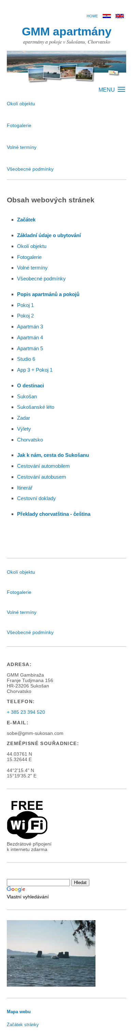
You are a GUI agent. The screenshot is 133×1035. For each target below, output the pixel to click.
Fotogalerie (19, 125)
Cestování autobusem (41, 477)
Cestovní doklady (36, 498)
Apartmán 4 (30, 337)
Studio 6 (26, 359)
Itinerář (24, 488)
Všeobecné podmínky (30, 169)
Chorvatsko (30, 440)
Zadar (23, 418)
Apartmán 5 (30, 348)
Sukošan (27, 396)
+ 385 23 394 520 (26, 712)
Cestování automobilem (43, 466)
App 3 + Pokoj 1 (35, 370)
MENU (107, 90)
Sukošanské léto (35, 407)
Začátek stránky (23, 1024)
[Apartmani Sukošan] (106, 16)
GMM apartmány (67, 31)
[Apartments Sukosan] (119, 16)
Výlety (24, 429)
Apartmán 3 (30, 326)
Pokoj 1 (25, 305)
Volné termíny (21, 147)
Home (92, 16)
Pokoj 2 (25, 316)
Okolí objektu (21, 103)
